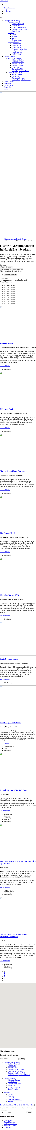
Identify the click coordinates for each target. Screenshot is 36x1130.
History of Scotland (18, 62)
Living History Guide (15, 72)
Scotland (15, 36)
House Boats (16, 31)
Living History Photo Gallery (21, 80)
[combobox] (20, 280)
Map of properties (6, 269)
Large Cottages (17, 53)
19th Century (10, 301)
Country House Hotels (19, 27)
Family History (9, 82)
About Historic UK (10, 85)
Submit (22, 1058)
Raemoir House (6, 343)
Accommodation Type (15, 22)
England (14, 34)
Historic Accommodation (12, 20)
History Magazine (9, 56)
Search (6, 89)
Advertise (11, 1096)
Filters (2, 267)
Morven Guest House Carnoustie (13, 471)
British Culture (12, 1082)
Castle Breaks (16, 44)
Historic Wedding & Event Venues (19, 1075)
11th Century (10, 285)
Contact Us (7, 11)
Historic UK (4, 1)
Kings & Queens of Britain (20, 71)
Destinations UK (17, 69)
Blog (5, 10)
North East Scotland (10, 274)
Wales (14, 38)
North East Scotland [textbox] (20, 280)
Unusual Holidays (13, 42)
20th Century (10, 303)
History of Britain (17, 65)
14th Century (10, 291)
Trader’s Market (17, 74)
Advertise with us (9, 8)
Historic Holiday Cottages (20, 29)
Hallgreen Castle (7, 409)
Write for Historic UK (15, 1100)
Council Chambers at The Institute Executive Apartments (14, 935)
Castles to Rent (17, 45)
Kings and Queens (14, 1080)
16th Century (10, 295)
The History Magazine (15, 58)
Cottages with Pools (18, 51)
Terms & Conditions (6, 1105)
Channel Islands (17, 40)
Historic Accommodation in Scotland (15, 239)
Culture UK (16, 67)
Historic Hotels (13, 1067)
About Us (11, 1094)
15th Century (10, 293)
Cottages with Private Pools (16, 1073)
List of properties (18, 269)
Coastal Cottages (9, 1122)
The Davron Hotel (7, 533)
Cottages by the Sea (18, 47)
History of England (18, 60)
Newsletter (7, 83)
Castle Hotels (16, 25)
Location (11, 33)
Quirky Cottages (17, 54)
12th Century (10, 287)
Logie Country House (9, 659)
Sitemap (10, 1101)
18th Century (10, 299)
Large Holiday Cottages (15, 1071)
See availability (5, 366)
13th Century (10, 289)
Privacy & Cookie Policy (22, 1105)
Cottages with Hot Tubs (19, 49)
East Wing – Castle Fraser (10, 723)
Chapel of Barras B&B (9, 595)
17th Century (10, 297)
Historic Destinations (14, 1083)
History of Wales (17, 63)
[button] (24, 1018)
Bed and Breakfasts (18, 24)
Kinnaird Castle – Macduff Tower (14, 790)
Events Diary (16, 76)
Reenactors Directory (18, 78)
